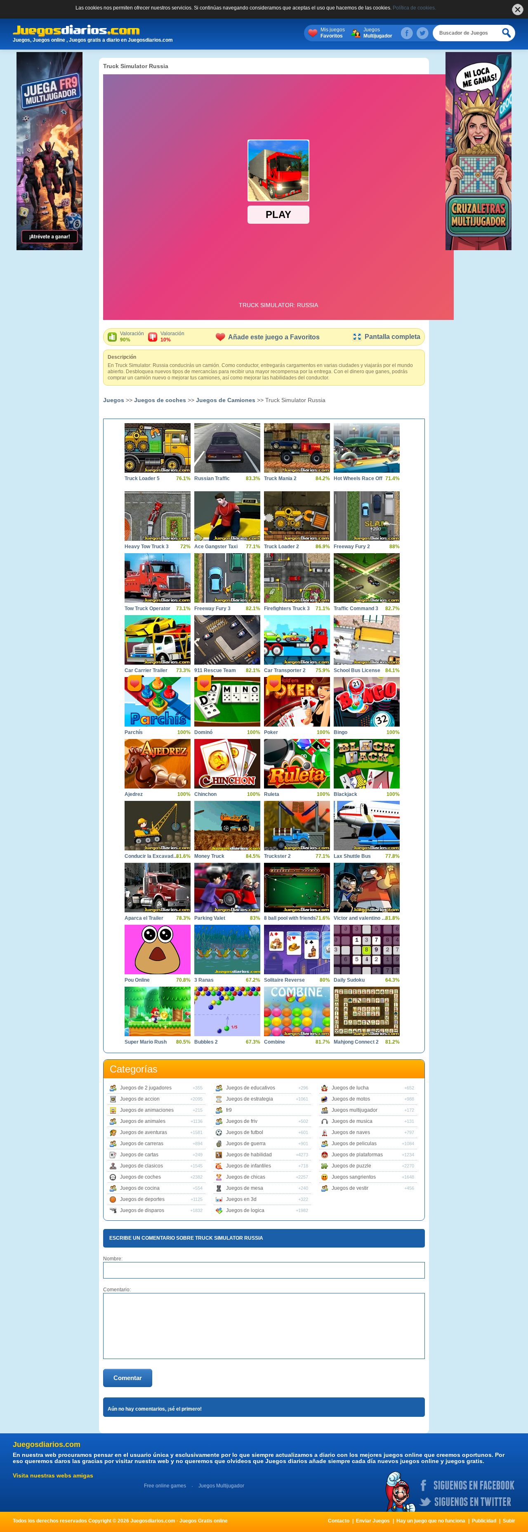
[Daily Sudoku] (367, 949)
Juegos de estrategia (249, 1099)
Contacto (338, 1521)
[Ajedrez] (158, 763)
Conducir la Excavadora (151, 856)
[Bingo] (367, 702)
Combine (274, 1042)
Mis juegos (333, 33)
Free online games (165, 1486)
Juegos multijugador (354, 1110)
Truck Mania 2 (280, 478)
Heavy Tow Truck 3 (147, 546)
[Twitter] (422, 33)
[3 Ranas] (227, 949)
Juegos (377, 33)
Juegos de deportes (142, 1199)
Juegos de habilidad (249, 1155)
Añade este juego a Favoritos (274, 337)
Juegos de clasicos (141, 1166)
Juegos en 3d (241, 1199)
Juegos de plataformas (357, 1155)
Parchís (134, 732)
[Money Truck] (227, 825)
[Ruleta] (297, 763)
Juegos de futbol (244, 1132)
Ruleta (271, 794)
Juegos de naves (351, 1132)
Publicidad (484, 1521)
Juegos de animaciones (147, 1110)
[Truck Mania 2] (297, 448)
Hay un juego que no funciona (430, 1521)
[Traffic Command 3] (367, 578)
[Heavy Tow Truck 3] (158, 516)
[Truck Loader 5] (158, 448)
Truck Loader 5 (142, 478)
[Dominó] (227, 702)
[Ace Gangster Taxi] (227, 516)
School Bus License (357, 670)
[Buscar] (507, 33)
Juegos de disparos (142, 1210)
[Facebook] (407, 33)
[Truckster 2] (297, 825)
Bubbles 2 (206, 1042)
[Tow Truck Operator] (158, 578)
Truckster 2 (277, 856)
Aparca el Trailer (144, 918)
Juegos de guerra (246, 1143)
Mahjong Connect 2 (356, 1042)
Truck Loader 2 (281, 546)
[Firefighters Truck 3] (297, 578)
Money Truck (209, 856)
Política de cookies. (414, 8)
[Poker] (297, 702)
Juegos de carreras (141, 1143)
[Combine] (297, 1011)
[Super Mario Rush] (158, 1011)
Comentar (127, 1377)
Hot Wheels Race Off (358, 478)
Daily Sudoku (349, 980)
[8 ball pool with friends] (297, 887)
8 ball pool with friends (290, 918)
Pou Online (137, 980)
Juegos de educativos (250, 1088)
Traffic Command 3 (356, 608)
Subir (509, 1521)
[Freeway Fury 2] (367, 516)
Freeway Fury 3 (212, 608)
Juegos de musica (352, 1121)
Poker (271, 732)
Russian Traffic (212, 478)
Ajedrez (134, 794)
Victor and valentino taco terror (360, 918)
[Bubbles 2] (227, 1011)
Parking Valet (209, 918)
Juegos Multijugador (221, 1486)
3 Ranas (204, 980)
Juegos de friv (241, 1121)
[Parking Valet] (227, 887)
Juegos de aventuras (143, 1132)
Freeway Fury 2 (352, 546)
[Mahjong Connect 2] (367, 1011)
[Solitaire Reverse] (297, 949)
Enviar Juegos (373, 1521)
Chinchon (205, 794)
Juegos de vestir (350, 1188)
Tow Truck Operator (147, 608)
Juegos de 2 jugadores (146, 1088)
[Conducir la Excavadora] (158, 825)
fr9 (229, 1110)
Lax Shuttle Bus (352, 856)
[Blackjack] (367, 763)
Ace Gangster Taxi (216, 546)
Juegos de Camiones (225, 400)
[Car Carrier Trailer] (158, 640)
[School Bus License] (367, 640)
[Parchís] (158, 702)
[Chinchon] (227, 763)
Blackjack (345, 794)
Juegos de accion (140, 1099)
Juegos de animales (142, 1121)
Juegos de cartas (139, 1155)
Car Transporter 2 (285, 670)
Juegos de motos (351, 1099)
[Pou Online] (158, 949)
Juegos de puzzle (351, 1166)
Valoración (132, 337)
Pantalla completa (392, 336)
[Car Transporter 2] (297, 640)
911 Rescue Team (215, 670)
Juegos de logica (245, 1210)
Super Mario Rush (146, 1042)
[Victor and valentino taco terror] (367, 887)
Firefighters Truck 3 (287, 608)
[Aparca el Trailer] (158, 887)
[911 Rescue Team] (227, 640)
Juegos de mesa (244, 1188)
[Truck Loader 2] (297, 516)
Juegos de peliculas (354, 1143)
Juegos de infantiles (248, 1166)
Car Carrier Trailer (146, 670)
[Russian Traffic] (227, 448)
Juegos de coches (160, 400)
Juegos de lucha (350, 1088)
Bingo (340, 732)
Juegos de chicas (245, 1177)
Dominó (203, 732)
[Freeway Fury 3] (227, 578)
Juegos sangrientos (354, 1177)
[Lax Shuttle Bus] (367, 825)
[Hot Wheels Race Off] (367, 448)
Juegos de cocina (140, 1188)
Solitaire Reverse (284, 980)
